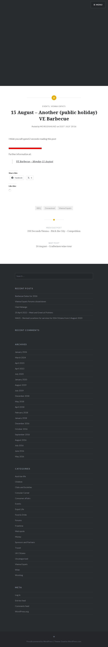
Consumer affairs (22, 498)
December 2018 (22, 396)
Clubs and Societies (23, 487)
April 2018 (19, 407)
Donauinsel (50, 208)
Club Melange (21, 307)
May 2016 (19, 456)
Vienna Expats (58, 106)
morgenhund (48, 126)
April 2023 (19, 363)
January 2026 (21, 352)
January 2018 (21, 418)
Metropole (19, 531)
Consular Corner (22, 493)
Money (18, 537)
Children (18, 482)
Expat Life (19, 509)
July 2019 (19, 390)
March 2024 (20, 357)
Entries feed (20, 600)
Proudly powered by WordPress (39, 641)
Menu (99, 5)
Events (46, 106)
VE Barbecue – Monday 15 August (34, 161)
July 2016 (19, 445)
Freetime (19, 526)
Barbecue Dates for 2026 (26, 296)
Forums (18, 520)
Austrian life (20, 476)
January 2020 (21, 379)
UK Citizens (20, 553)
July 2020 (19, 374)
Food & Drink (21, 515)
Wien (17, 570)
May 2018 (19, 401)
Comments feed (22, 606)
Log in (17, 595)
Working (19, 575)
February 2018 (21, 412)
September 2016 (22, 434)
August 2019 (20, 385)
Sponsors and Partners (25, 542)
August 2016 (20, 440)
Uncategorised (21, 559)
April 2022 (19, 368)
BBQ (39, 208)
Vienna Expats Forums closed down (30, 301)
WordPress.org (22, 611)
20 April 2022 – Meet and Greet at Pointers (34, 312)
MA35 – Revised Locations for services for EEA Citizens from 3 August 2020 (48, 318)
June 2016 (19, 451)
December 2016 (22, 423)
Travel (18, 548)
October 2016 (21, 429)
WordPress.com (74, 641)
